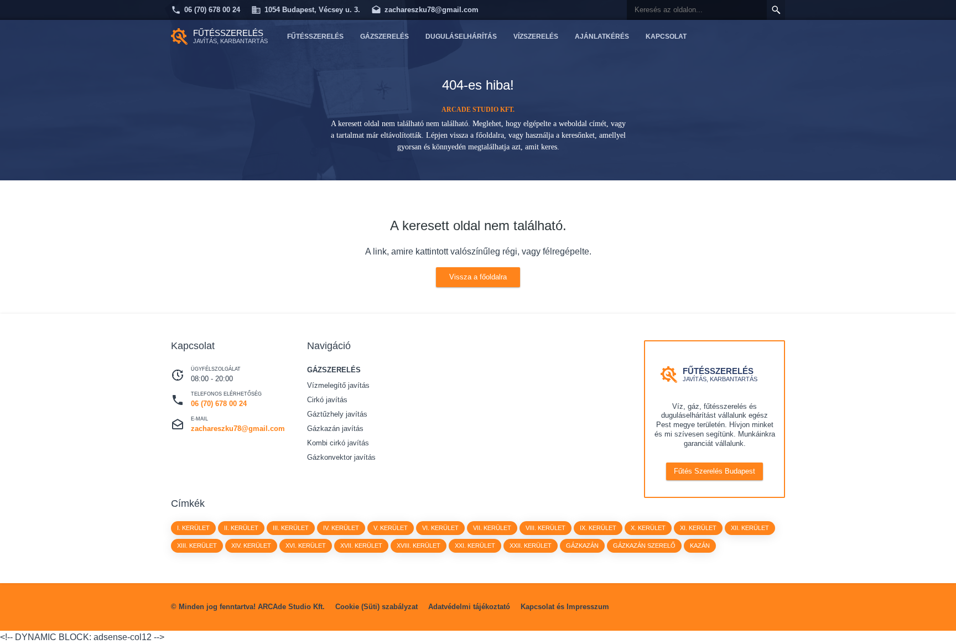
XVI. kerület (305, 545)
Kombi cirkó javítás (338, 443)
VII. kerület (492, 527)
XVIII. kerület (418, 545)
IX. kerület (598, 527)
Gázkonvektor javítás (341, 457)
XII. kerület (750, 527)
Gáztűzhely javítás (337, 414)
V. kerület (390, 527)
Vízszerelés (535, 36)
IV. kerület (341, 527)
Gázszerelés (384, 36)
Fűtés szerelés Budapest (714, 471)
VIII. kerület (545, 527)
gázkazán (582, 545)
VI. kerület (440, 527)
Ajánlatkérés (602, 36)
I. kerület (193, 527)
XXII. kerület (531, 545)
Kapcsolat (666, 36)
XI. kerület (698, 527)
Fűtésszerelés (315, 36)
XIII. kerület (197, 545)
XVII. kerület (361, 545)
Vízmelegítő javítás (338, 385)
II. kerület (241, 527)
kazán (700, 545)
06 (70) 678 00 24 (212, 10)
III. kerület (291, 527)
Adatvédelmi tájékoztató (469, 607)
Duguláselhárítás (461, 36)
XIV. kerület (251, 545)
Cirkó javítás (327, 400)
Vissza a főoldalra (478, 277)
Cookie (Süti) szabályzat (376, 607)
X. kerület (648, 527)
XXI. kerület (475, 545)
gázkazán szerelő (644, 545)
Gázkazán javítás (335, 428)
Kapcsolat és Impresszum (565, 607)
